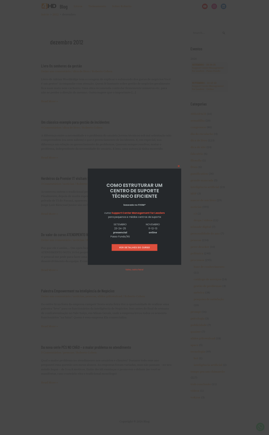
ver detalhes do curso (134, 247)
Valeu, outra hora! (134, 269)
